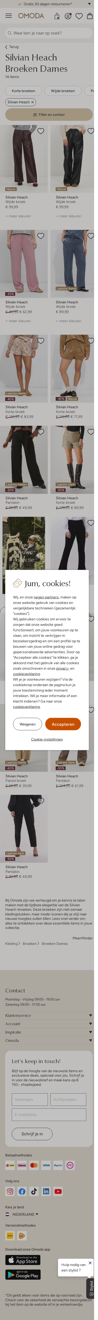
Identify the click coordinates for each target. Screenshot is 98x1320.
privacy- (63, 668)
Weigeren (28, 724)
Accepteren (63, 724)
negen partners (46, 597)
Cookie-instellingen (47, 739)
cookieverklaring (26, 674)
